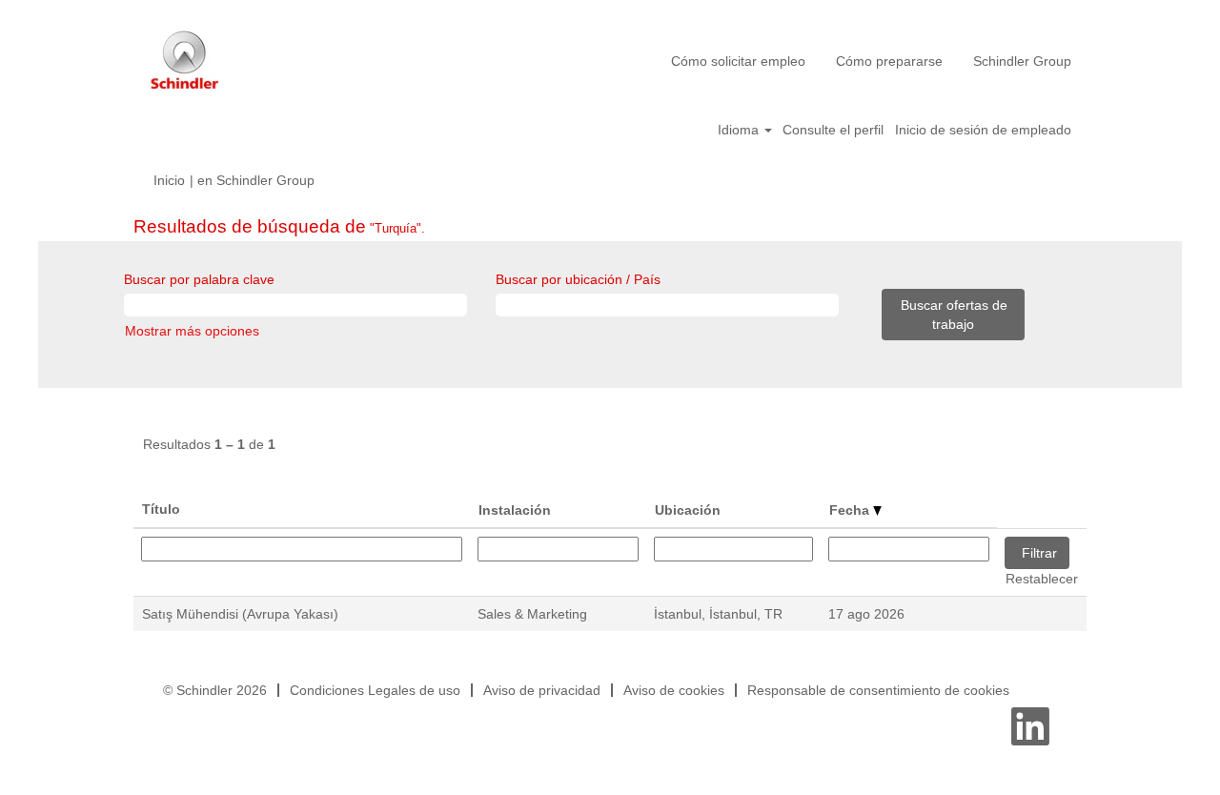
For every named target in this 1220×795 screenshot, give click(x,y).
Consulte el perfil (833, 129)
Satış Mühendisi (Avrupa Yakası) (240, 614)
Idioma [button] (740, 129)
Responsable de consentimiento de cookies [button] (878, 690)
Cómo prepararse (889, 61)
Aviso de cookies (673, 690)
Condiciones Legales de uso (375, 690)
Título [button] (161, 509)
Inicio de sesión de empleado (983, 129)
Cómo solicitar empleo (738, 61)
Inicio (169, 180)
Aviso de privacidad (541, 690)
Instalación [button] (514, 510)
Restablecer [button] (1042, 578)
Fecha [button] (851, 510)
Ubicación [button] (688, 510)
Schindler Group (1022, 61)
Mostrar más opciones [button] (192, 330)
